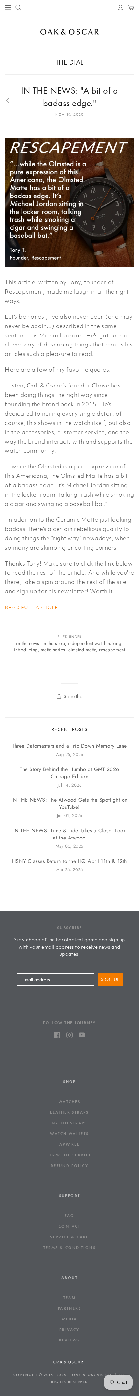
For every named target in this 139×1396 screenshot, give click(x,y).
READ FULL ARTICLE (31, 607)
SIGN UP (110, 979)
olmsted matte (82, 650)
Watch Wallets (69, 1133)
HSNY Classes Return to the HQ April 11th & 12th (69, 861)
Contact (69, 1226)
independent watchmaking (95, 643)
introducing (26, 650)
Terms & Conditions (69, 1247)
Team (69, 1297)
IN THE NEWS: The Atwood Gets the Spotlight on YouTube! (69, 804)
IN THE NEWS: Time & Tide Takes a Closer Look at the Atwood (69, 834)
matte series (53, 650)
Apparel (69, 1144)
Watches (69, 1101)
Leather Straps (69, 1112)
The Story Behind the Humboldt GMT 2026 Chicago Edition (69, 773)
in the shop (53, 643)
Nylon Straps (69, 1123)
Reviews (69, 1340)
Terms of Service (69, 1155)
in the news (27, 643)
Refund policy (69, 1165)
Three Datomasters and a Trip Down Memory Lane (69, 745)
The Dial (69, 62)
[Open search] (18, 8)
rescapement (112, 650)
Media (69, 1318)
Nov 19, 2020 (69, 114)
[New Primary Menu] (8, 8)
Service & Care (69, 1237)
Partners (69, 1308)
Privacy (69, 1329)
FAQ (69, 1215)
